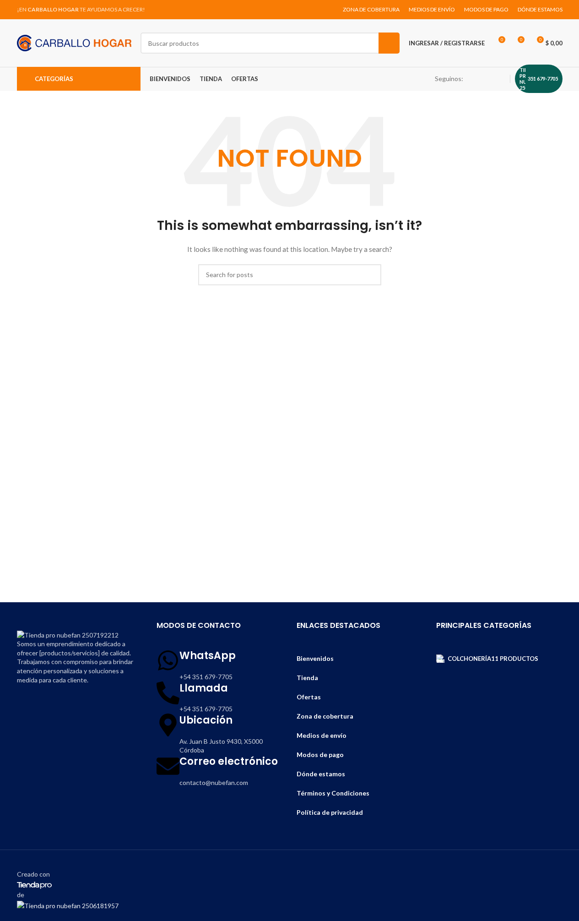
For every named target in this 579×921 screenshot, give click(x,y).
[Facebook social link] (477, 79)
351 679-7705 (543, 79)
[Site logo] (74, 42)
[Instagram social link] (488, 79)
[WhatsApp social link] (499, 79)
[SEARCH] (389, 43)
